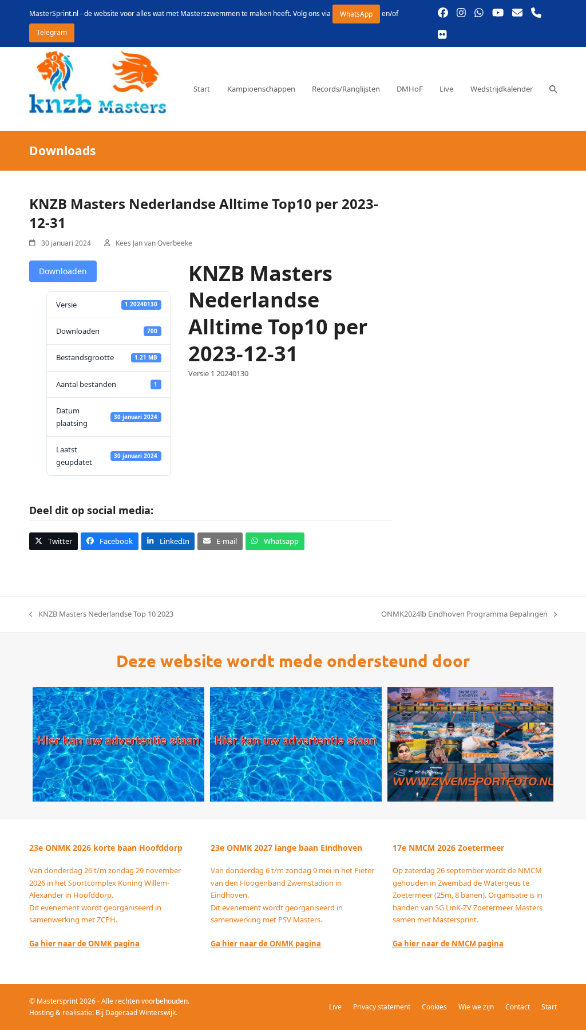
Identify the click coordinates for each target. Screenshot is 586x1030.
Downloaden (63, 271)
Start (549, 1007)
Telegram (52, 32)
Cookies (434, 1007)
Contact (517, 1007)
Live (335, 1007)
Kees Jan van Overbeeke (154, 243)
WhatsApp (356, 14)
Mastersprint (58, 1001)
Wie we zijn (476, 1007)
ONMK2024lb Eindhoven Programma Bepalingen (464, 614)
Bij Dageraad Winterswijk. (136, 1012)
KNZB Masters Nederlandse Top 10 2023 (101, 614)
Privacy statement (381, 1007)
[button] (553, 88)
